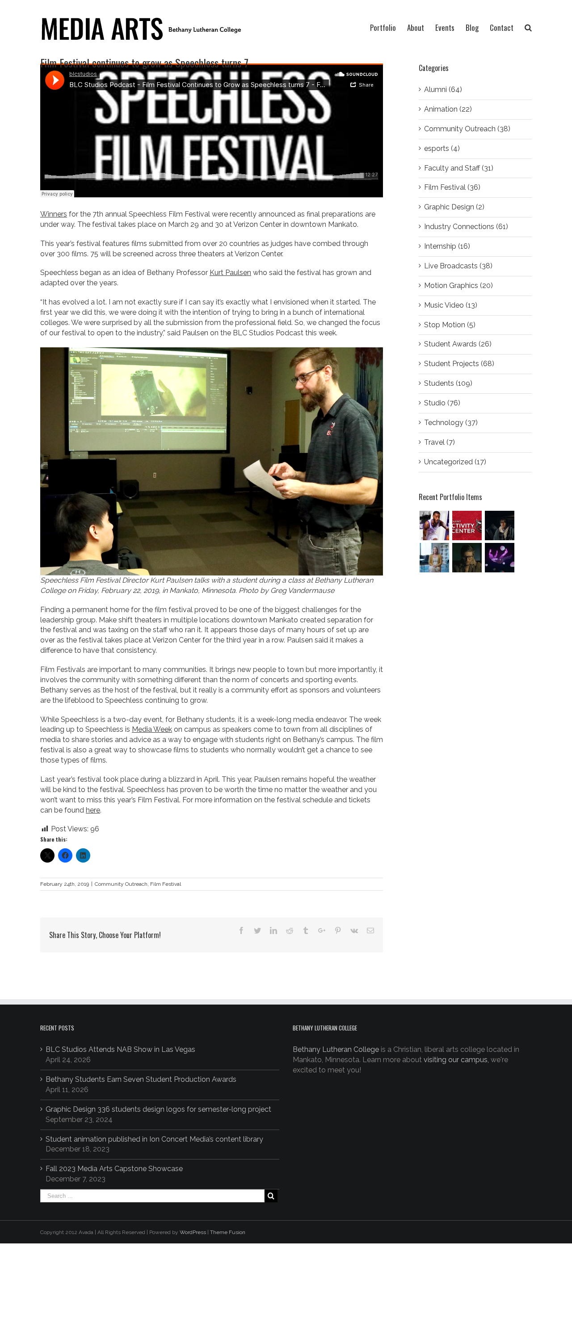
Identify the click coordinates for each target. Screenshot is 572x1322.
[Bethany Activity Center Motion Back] (466, 525)
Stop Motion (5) (449, 325)
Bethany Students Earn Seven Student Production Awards (141, 1079)
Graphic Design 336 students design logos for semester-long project (158, 1109)
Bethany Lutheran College (336, 1049)
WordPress (193, 1232)
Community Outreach (121, 884)
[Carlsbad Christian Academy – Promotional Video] (434, 558)
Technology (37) (451, 422)
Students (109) (448, 383)
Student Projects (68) (459, 363)
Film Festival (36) (452, 187)
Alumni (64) (443, 89)
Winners (53, 214)
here (93, 810)
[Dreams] (499, 558)
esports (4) (442, 148)
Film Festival (165, 884)
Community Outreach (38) (467, 129)
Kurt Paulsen (230, 272)
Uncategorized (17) (455, 462)
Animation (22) (448, 109)
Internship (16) (447, 246)
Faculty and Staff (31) (458, 168)
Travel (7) (439, 442)
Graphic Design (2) (454, 207)
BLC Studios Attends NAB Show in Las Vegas (120, 1049)
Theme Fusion (227, 1232)
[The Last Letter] (466, 558)
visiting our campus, (456, 1059)
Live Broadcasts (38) (458, 266)
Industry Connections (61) (466, 226)
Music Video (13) (450, 305)
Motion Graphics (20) (458, 285)
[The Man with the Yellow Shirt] (499, 525)
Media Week (152, 729)
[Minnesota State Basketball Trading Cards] (434, 525)
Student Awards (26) (458, 344)
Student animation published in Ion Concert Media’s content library (154, 1139)
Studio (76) (442, 403)
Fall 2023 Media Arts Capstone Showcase (114, 1168)
